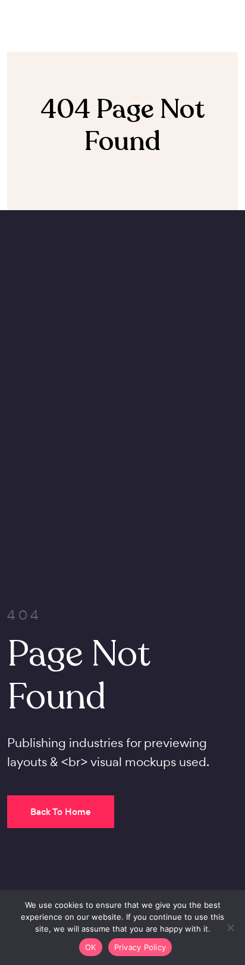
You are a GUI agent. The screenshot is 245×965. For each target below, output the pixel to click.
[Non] (230, 927)
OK (90, 947)
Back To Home (60, 811)
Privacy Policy (140, 947)
